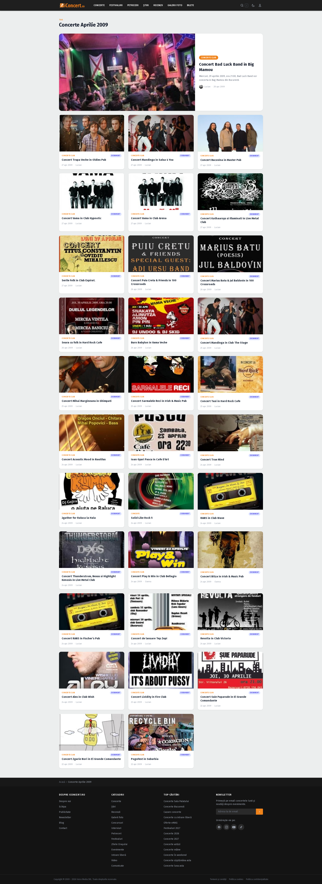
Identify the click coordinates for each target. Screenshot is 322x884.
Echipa (62, 806)
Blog (61, 822)
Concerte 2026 (171, 833)
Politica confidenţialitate (257, 879)
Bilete (190, 5)
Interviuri (116, 828)
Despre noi (65, 801)
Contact (63, 828)
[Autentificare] (260, 5)
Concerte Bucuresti (174, 806)
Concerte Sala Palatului (176, 801)
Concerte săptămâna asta (177, 860)
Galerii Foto (175, 5)
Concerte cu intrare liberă (178, 817)
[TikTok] (241, 827)
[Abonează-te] (259, 812)
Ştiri (146, 5)
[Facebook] (219, 827)
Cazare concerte (172, 812)
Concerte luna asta (174, 865)
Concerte (99, 5)
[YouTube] (234, 827)
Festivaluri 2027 (172, 828)
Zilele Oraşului (119, 844)
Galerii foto (117, 817)
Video (114, 860)
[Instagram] (226, 827)
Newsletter (65, 817)
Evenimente (117, 849)
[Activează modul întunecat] (253, 5)
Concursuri (117, 822)
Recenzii (158, 5)
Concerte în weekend (175, 855)
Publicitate (65, 812)
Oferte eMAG (170, 822)
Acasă (62, 782)
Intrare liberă (118, 855)
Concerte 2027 (171, 838)
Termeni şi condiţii (218, 879)
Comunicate (117, 865)
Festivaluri (116, 5)
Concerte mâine (172, 849)
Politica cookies (236, 879)
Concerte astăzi (172, 844)
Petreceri (133, 5)
